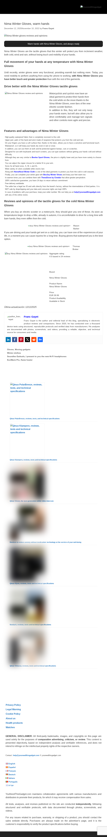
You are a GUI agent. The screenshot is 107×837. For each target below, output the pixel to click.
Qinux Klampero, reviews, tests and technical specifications (33, 460)
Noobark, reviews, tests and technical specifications (30, 625)
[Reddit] (33, 339)
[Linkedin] (8, 339)
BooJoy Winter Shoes (52, 175)
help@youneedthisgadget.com (87, 192)
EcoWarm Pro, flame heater (19, 360)
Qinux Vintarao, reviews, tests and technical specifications (33, 666)
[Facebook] (14, 339)
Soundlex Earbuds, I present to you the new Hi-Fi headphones (36, 356)
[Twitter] (27, 339)
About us (10, 718)
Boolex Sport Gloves (41, 157)
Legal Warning (13, 709)
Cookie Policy (13, 714)
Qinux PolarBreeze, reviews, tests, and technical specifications (35, 419)
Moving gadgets (22, 349)
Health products (14, 723)
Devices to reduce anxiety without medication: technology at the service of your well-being (45, 542)
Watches (10, 727)
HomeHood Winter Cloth (24, 172)
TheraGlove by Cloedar (51, 178)
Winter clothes (14, 353)
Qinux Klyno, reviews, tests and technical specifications (32, 583)
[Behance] (40, 339)
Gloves (10, 349)
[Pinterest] (21, 339)
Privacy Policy (13, 705)
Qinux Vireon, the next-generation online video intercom (32, 501)
